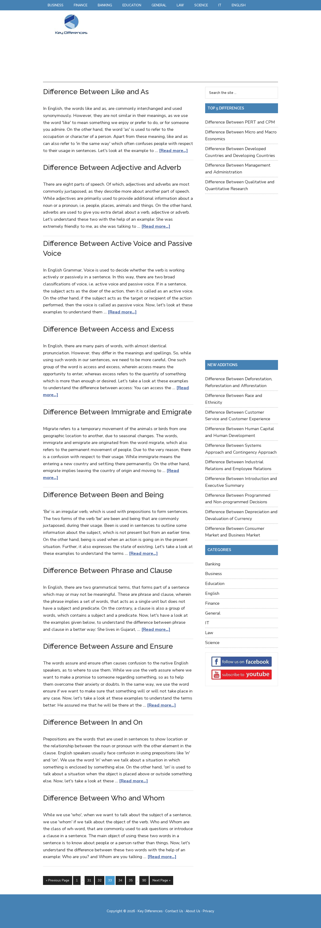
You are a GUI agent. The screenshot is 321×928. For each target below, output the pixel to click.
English (212, 593)
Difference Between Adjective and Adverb (112, 167)
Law (209, 633)
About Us (193, 911)
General (212, 613)
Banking (212, 564)
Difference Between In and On (93, 722)
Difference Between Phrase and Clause (107, 570)
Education (214, 583)
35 (131, 880)
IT (207, 623)
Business (213, 573)
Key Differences (71, 24)
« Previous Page (57, 880)
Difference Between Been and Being (103, 495)
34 (120, 880)
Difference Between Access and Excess (108, 329)
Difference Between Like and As (96, 92)
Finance (212, 603)
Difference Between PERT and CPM (240, 122)
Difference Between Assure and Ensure (108, 646)
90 (144, 880)
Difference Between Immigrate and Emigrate (117, 412)
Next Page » (161, 880)
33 (110, 880)
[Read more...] (173, 151)
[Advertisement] (184, 47)
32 (100, 880)
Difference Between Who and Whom (104, 798)
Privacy (208, 911)
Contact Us (174, 911)
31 (89, 880)
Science (212, 642)
